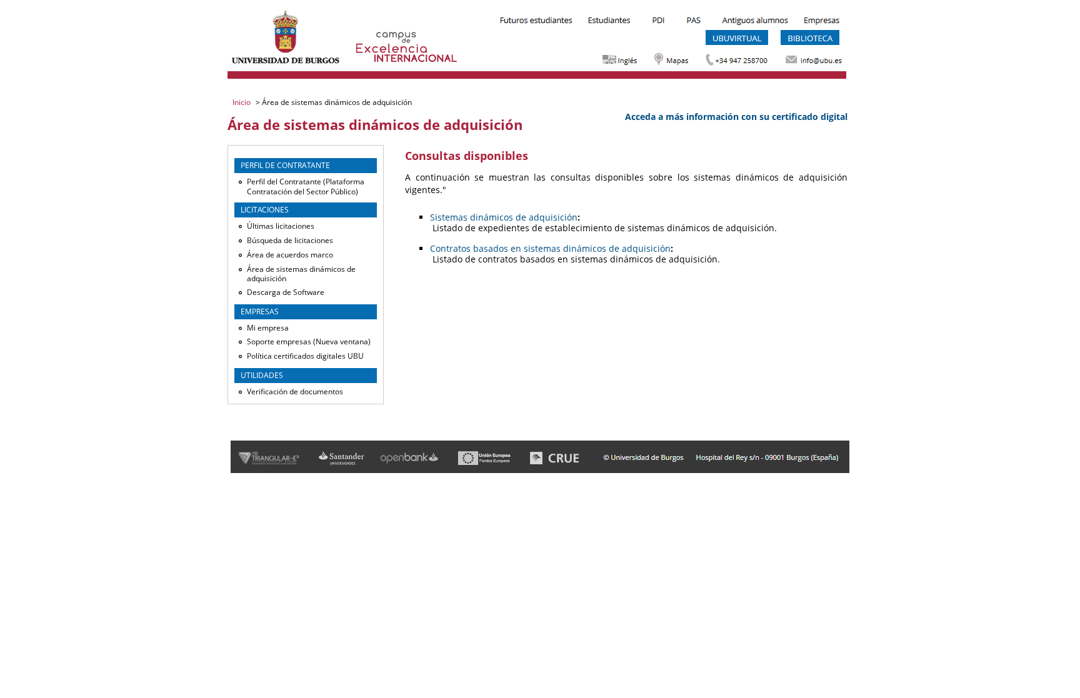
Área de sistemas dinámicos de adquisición (301, 274)
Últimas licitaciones (280, 226)
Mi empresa (268, 327)
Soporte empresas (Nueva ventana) (309, 341)
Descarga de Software (285, 292)
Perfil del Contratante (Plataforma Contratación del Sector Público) (305, 186)
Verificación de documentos (295, 391)
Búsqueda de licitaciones (290, 240)
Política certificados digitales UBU (305, 356)
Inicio (242, 102)
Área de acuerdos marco (290, 254)
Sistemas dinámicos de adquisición (504, 217)
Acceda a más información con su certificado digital (736, 116)
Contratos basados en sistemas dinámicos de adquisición (550, 248)
